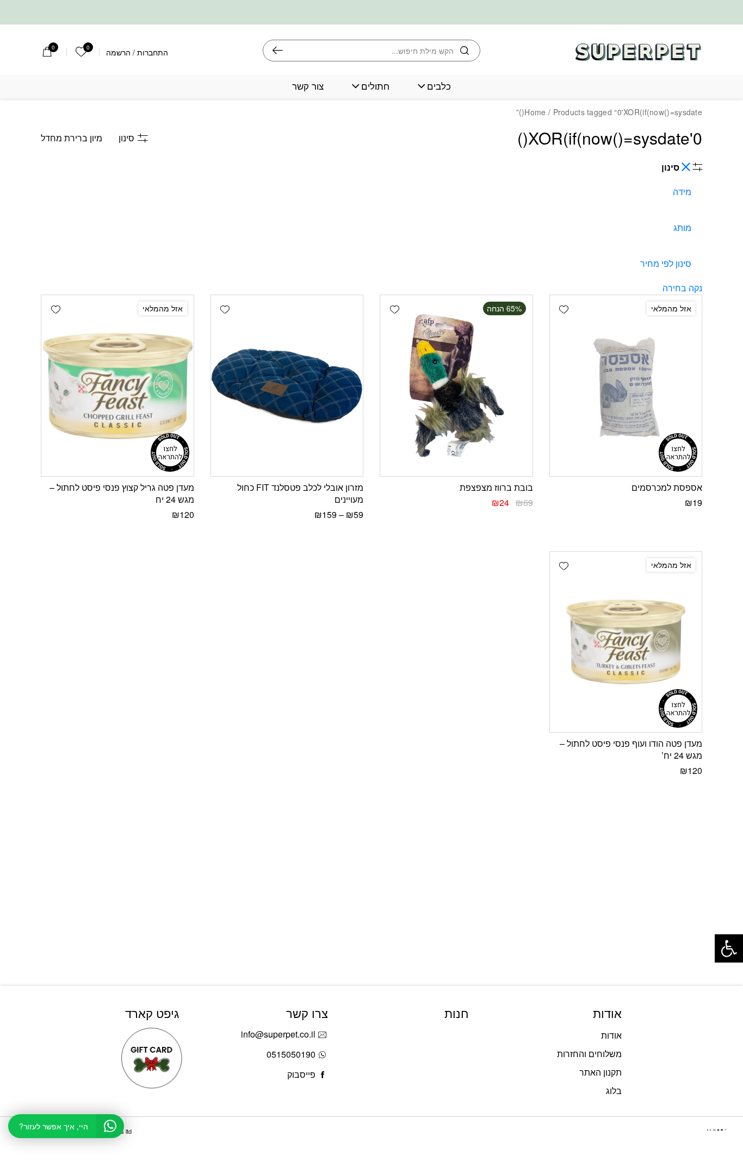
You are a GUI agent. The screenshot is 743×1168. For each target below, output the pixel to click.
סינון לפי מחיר (665, 263)
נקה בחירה (682, 288)
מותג (682, 227)
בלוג (614, 1090)
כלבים (439, 86)
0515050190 (291, 1054)
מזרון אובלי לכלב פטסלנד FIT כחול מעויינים (300, 493)
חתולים (375, 86)
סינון (126, 138)
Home (535, 112)
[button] (564, 309)
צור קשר (308, 86)
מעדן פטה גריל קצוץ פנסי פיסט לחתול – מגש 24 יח (121, 493)
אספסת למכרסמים (666, 487)
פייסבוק (301, 1074)
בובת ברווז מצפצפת (496, 487)
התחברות (152, 52)
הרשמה (118, 52)
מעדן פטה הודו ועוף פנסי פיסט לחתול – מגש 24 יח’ (631, 749)
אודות (611, 1035)
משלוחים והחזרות (589, 1053)
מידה (682, 191)
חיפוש (278, 50)
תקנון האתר (600, 1072)
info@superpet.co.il (278, 1034)
